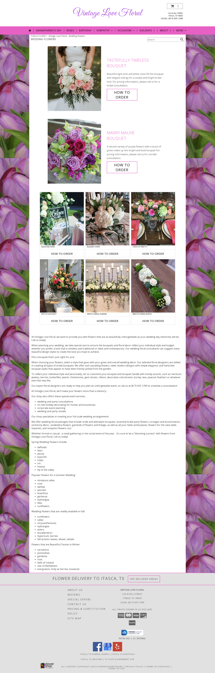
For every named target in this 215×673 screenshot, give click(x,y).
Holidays (146, 30)
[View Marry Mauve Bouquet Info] (76, 151)
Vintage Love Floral (107, 13)
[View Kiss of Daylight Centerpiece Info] (62, 286)
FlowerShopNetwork (110, 666)
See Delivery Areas (144, 579)
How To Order (122, 95)
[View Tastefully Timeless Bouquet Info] (76, 78)
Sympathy (103, 30)
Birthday (85, 30)
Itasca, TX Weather (91, 659)
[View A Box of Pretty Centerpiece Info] (153, 218)
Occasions (125, 30)
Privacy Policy (134, 666)
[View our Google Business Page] (107, 650)
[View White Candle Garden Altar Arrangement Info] (107, 286)
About (164, 30)
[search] (181, 39)
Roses (70, 30)
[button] (175, 6)
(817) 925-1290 (175, 18)
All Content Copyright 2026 (78, 666)
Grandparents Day (49, 30)
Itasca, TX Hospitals (123, 654)
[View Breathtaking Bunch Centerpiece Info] (153, 286)
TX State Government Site (119, 659)
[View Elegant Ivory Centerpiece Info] (107, 218)
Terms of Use (117, 668)
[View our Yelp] (117, 650)
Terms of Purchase (158, 666)
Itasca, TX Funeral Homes (94, 654)
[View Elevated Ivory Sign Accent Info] (62, 218)
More (179, 30)
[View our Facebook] (97, 650)
